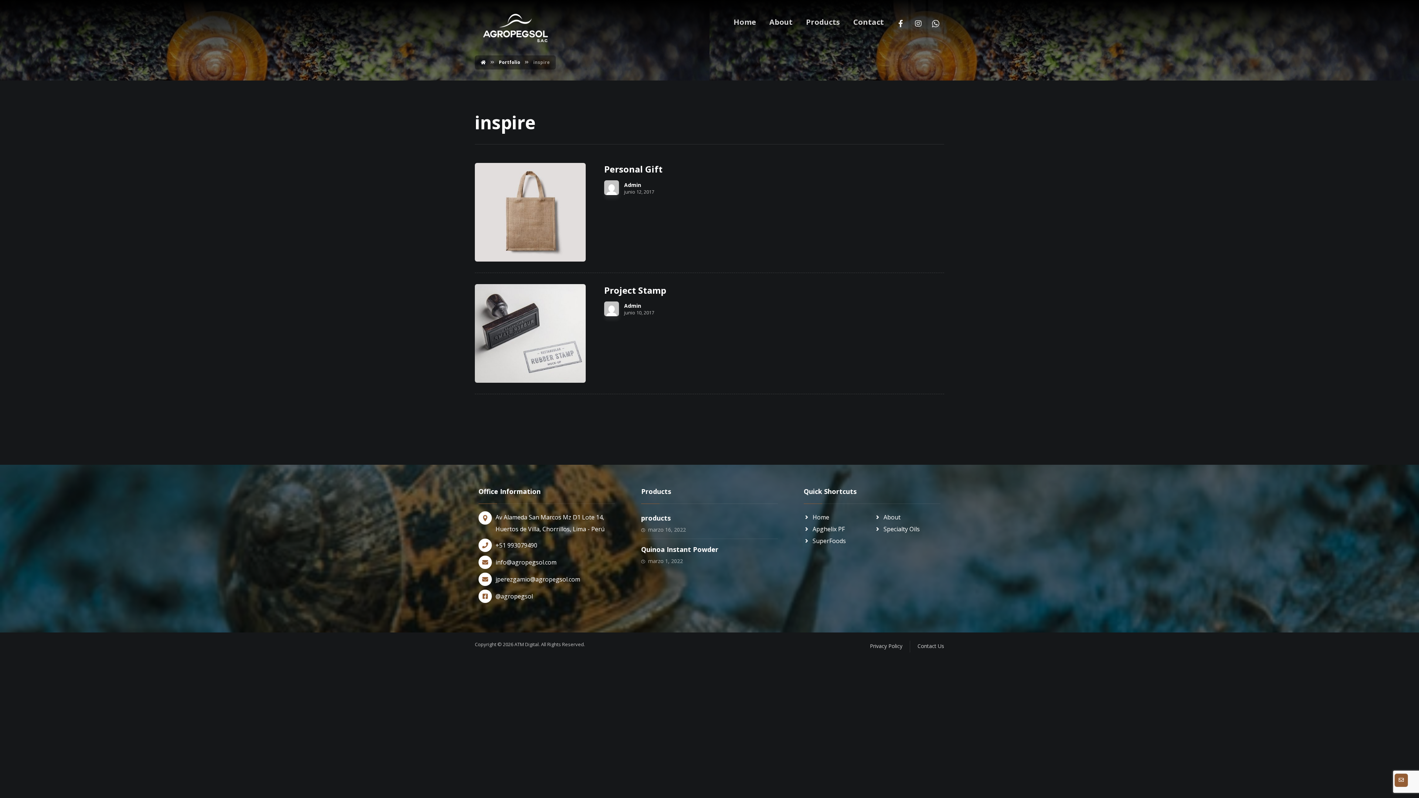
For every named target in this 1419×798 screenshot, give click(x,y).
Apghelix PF (829, 529)
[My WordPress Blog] (515, 28)
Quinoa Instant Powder (679, 549)
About (892, 517)
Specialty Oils (902, 529)
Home (821, 517)
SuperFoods (829, 541)
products (656, 518)
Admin (632, 185)
